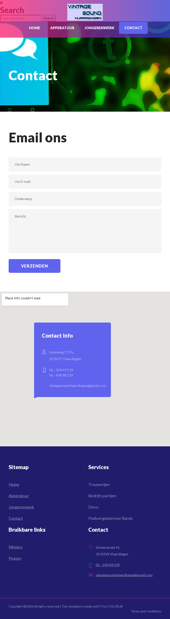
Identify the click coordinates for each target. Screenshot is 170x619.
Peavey (15, 558)
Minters (16, 546)
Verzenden (34, 266)
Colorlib (115, 606)
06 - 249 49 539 (61, 370)
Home (34, 28)
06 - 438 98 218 (61, 375)
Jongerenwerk (99, 28)
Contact (133, 28)
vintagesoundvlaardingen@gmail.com (77, 385)
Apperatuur (62, 28)
